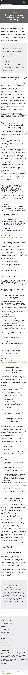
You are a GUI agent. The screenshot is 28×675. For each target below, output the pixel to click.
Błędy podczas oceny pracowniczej (15, 67)
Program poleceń (5, 645)
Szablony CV (4, 642)
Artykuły (16, 6)
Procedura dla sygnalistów (7, 673)
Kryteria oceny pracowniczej (13, 51)
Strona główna (4, 6)
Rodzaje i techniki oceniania (13, 64)
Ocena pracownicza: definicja (13, 48)
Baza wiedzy (10, 6)
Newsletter (3, 646)
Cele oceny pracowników (12, 54)
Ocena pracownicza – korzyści (13, 57)
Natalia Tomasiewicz (14, 588)
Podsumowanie (9, 70)
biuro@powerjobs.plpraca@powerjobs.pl (7, 624)
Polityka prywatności (16, 671)
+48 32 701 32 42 (7, 622)
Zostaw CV (3, 643)
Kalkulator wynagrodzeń (6, 640)
